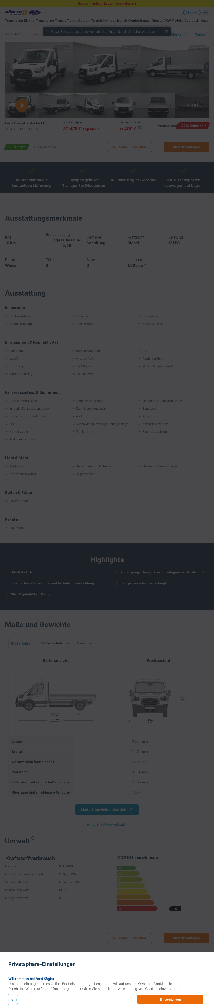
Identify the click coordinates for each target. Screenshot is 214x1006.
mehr (12, 999)
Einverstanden (170, 999)
